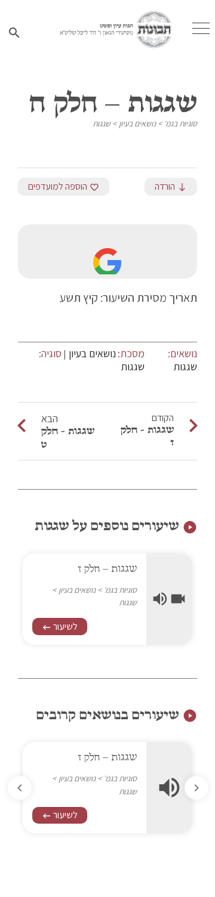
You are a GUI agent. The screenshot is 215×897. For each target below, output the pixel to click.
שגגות (101, 123)
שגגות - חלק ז (147, 436)
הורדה (171, 186)
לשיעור (60, 626)
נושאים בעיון (137, 123)
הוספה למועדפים (63, 186)
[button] (20, 788)
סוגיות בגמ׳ (180, 123)
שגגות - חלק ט (67, 437)
